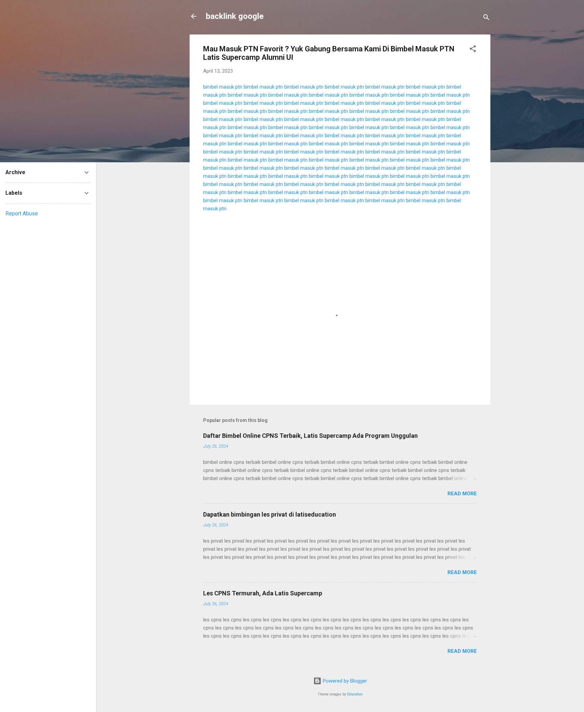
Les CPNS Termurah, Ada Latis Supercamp (262, 593)
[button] (473, 50)
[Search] (486, 18)
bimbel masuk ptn (222, 87)
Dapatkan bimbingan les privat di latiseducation (269, 514)
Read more (462, 494)
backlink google (235, 16)
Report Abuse (21, 213)
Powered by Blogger (344, 681)
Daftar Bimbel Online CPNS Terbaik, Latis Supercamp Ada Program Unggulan (310, 435)
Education (355, 694)
